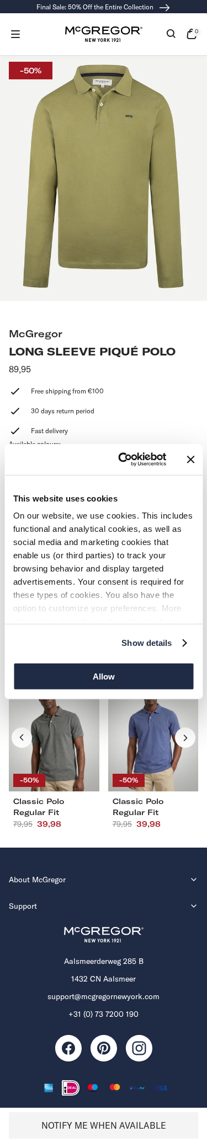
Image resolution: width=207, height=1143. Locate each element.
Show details (146, 643)
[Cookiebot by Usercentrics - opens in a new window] (123, 459)
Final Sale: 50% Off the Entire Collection (95, 7)
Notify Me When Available (103, 1125)
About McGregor (37, 880)
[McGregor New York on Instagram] (139, 1048)
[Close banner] (190, 459)
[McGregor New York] (103, 34)
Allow (104, 676)
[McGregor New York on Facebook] (68, 1048)
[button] (15, 34)
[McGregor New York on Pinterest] (104, 1048)
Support (23, 906)
